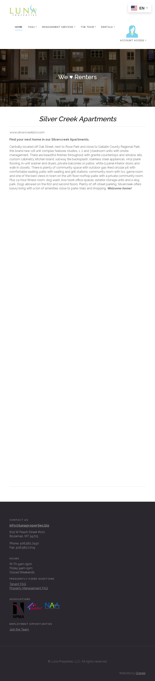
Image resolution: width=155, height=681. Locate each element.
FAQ (31, 27)
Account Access (132, 40)
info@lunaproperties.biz (29, 525)
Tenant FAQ (17, 584)
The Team (87, 27)
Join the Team (19, 629)
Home (18, 27)
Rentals (107, 27)
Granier (141, 673)
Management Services (57, 27)
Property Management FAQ (28, 588)
